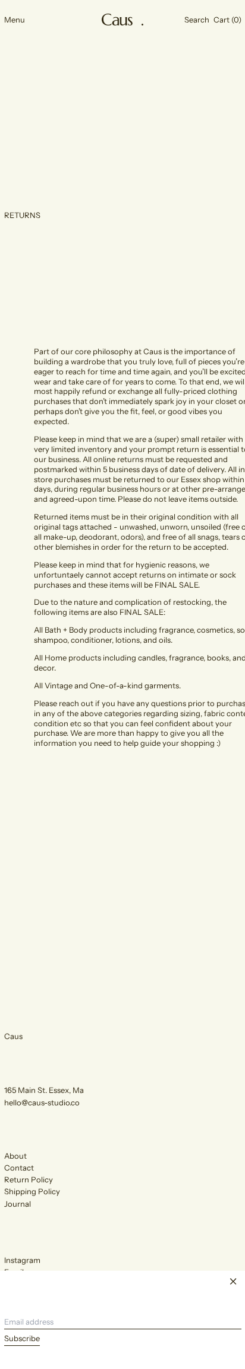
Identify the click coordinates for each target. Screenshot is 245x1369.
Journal (17, 1203)
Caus (13, 1036)
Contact (19, 1167)
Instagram (22, 1260)
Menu (14, 19)
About (15, 1155)
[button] (196, 19)
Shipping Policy (32, 1191)
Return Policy (28, 1179)
